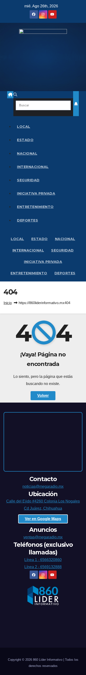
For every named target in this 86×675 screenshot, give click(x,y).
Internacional (33, 167)
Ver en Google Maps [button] (43, 519)
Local (23, 126)
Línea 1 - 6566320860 (43, 560)
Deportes (27, 220)
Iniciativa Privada (36, 193)
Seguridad (28, 180)
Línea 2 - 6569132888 (43, 567)
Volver (43, 396)
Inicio (8, 303)
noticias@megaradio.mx (43, 486)
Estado (25, 140)
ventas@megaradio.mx (43, 537)
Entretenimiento (35, 207)
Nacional (27, 153)
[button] (15, 95)
